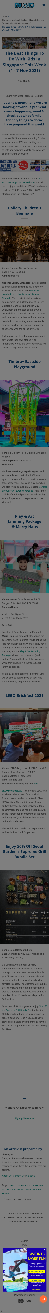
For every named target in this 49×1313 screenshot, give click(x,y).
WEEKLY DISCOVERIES (36, 1271)
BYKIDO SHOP (37, 1280)
